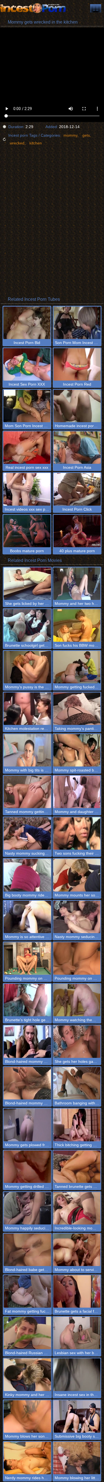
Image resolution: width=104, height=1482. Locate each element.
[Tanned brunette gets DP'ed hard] (76, 1166)
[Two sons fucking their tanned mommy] (76, 833)
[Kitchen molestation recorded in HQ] (27, 708)
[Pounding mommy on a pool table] (27, 958)
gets (86, 135)
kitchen (35, 143)
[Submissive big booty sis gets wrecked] (76, 1416)
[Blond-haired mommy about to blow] (27, 1041)
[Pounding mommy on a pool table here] (76, 958)
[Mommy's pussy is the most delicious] (27, 667)
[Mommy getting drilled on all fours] (27, 1166)
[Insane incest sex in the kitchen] (76, 1374)
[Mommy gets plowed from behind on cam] (27, 1125)
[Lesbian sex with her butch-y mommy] (76, 1333)
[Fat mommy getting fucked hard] (27, 1291)
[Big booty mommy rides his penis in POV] (27, 875)
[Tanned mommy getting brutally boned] (27, 792)
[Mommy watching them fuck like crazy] (76, 1000)
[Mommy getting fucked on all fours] (76, 667)
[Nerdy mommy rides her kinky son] (27, 1458)
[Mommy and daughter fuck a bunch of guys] (76, 792)
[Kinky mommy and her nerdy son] (27, 1374)
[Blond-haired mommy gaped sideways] (27, 1083)
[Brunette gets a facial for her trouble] (76, 1291)
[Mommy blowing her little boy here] (76, 1458)
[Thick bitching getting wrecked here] (76, 1125)
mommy (70, 135)
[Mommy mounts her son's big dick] (76, 875)
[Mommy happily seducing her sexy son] (27, 1208)
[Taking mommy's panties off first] (76, 708)
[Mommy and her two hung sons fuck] (76, 583)
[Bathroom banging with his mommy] (76, 1083)
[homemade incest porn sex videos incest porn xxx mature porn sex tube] (95, 8)
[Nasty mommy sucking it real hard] (27, 833)
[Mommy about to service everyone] (76, 1250)
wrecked (17, 143)
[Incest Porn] (33, 8)
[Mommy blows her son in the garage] (27, 1416)
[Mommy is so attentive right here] (27, 917)
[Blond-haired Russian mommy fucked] (27, 1333)
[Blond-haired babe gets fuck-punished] (27, 1250)
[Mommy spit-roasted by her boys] (76, 750)
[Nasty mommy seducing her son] (76, 917)
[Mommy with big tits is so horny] (27, 750)
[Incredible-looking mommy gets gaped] (76, 1208)
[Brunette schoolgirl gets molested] (27, 625)
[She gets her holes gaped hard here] (76, 1041)
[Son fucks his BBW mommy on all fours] (76, 625)
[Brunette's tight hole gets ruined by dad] (27, 1000)
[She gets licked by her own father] (27, 583)
